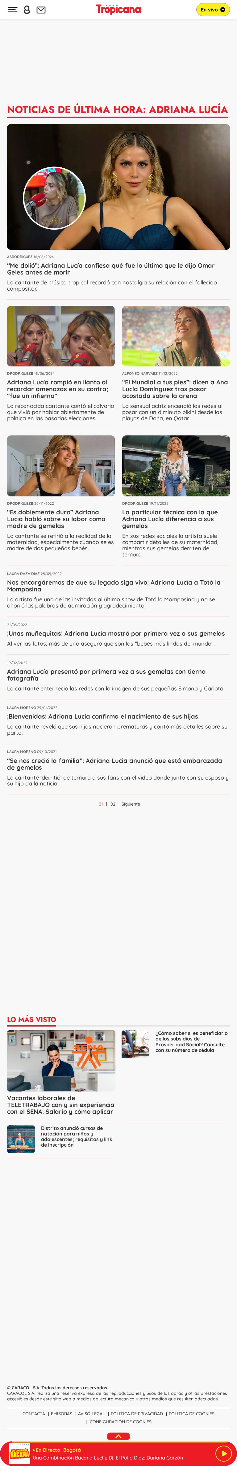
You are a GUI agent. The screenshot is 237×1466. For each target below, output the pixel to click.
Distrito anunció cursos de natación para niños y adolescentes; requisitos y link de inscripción (76, 1136)
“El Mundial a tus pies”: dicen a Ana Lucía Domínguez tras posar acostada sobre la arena (175, 389)
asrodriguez (20, 256)
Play (223, 1453)
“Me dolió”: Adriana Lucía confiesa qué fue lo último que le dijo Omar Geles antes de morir (111, 269)
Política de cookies (191, 1413)
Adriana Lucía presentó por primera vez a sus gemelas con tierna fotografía (106, 675)
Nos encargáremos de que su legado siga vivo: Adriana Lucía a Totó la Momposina (114, 585)
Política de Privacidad (137, 1413)
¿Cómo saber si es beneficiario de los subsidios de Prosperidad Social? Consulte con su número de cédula (192, 1041)
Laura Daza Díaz (23, 573)
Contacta (34, 1413)
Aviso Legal (91, 1413)
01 (101, 804)
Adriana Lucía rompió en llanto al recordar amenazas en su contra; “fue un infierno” (57, 389)
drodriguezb (20, 373)
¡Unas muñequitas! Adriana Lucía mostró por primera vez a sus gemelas (116, 633)
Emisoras (61, 1413)
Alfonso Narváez (140, 373)
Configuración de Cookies (121, 1422)
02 (112, 804)
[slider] (119, 1441)
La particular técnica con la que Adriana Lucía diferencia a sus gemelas (170, 519)
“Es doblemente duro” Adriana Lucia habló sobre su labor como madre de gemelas (56, 519)
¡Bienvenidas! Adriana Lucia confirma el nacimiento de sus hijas (102, 716)
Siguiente (131, 804)
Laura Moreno (21, 707)
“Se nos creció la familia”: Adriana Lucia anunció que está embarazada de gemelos (114, 764)
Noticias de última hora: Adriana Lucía (117, 109)
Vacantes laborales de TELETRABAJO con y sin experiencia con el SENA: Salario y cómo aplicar (60, 1104)
